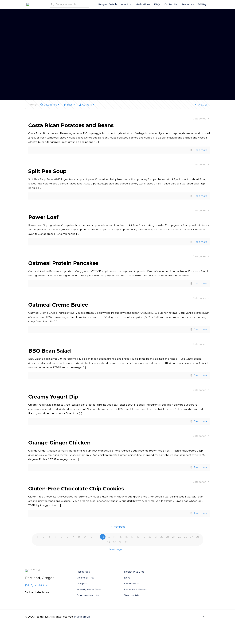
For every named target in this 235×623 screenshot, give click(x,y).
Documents (131, 583)
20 (150, 536)
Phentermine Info (88, 595)
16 (126, 536)
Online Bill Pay (85, 577)
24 (173, 536)
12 (103, 536)
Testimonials (131, 595)
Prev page (119, 526)
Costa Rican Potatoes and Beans (71, 125)
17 (132, 536)
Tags (69, 104)
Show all (202, 104)
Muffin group (82, 616)
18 (138, 536)
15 (120, 536)
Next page (115, 549)
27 (191, 536)
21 (156, 536)
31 (120, 542)
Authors (87, 104)
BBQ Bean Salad (49, 351)
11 (97, 536)
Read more (201, 149)
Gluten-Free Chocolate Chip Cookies (76, 488)
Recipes (82, 583)
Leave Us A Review (135, 589)
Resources (83, 571)
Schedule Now (37, 592)
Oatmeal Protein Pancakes (63, 263)
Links (127, 577)
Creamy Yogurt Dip (53, 397)
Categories (50, 104)
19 (144, 536)
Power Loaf (43, 217)
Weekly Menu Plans (89, 589)
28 (197, 536)
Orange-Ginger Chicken (59, 443)
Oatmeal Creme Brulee (58, 305)
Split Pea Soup (47, 171)
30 (114, 542)
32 (126, 542)
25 (179, 536)
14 (114, 536)
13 (108, 536)
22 (161, 536)
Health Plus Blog (134, 571)
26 (185, 536)
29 (108, 542)
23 (167, 536)
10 (91, 536)
